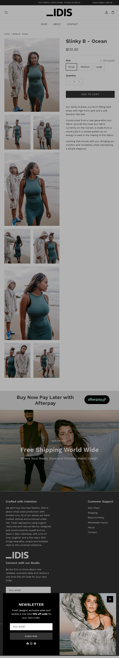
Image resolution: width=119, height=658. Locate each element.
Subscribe (31, 636)
